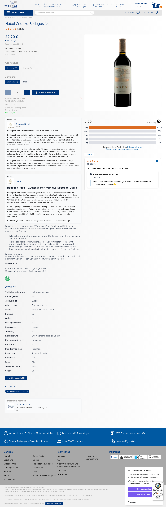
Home (7, 17)
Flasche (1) (12, 68)
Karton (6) (27, 68)
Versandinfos (10, 464)
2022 (25, 82)
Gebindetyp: (11, 62)
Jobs (35, 471)
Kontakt (7, 456)
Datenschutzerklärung (143, 483)
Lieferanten (62, 474)
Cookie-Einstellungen (37, 503)
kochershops (10, 479)
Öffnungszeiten (11, 467)
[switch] (158, 497)
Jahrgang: (10, 77)
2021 (12, 82)
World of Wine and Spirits (44, 475)
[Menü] (162, 482)
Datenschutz (62, 470)
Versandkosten (15, 48)
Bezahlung (8, 460)
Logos (36, 460)
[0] (156, 5)
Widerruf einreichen (54, 503)
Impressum (61, 456)
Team (6, 475)
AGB (58, 460)
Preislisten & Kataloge (43, 464)
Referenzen (38, 467)
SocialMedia (38, 456)
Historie (7, 471)
